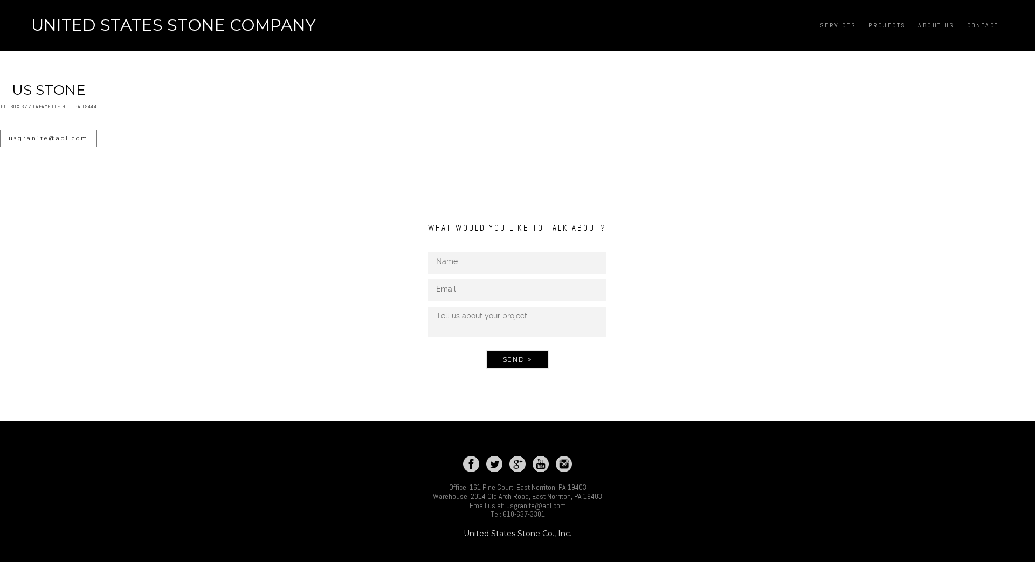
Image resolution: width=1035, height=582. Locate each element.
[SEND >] (517, 372)
